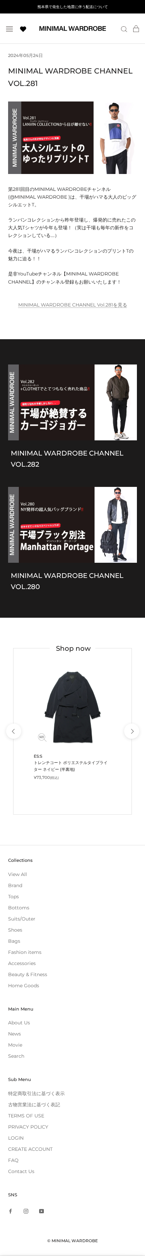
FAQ (13, 1160)
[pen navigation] (9, 28)
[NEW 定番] (72, 707)
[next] (131, 731)
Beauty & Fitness (27, 974)
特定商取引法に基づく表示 (36, 1093)
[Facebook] (10, 1211)
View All (17, 874)
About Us (19, 1023)
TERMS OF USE (26, 1116)
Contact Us (21, 1171)
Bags (14, 941)
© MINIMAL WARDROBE (72, 1240)
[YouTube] (41, 1211)
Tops (13, 897)
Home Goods (23, 986)
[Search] (124, 29)
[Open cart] (136, 28)
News (14, 1034)
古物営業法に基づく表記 (34, 1105)
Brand (15, 885)
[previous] (13, 731)
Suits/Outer (21, 919)
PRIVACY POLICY (28, 1127)
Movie (15, 1045)
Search (16, 1056)
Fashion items (24, 952)
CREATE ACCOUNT (30, 1149)
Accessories (22, 963)
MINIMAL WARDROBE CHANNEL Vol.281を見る (72, 305)
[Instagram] (26, 1211)
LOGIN (16, 1138)
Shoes (15, 930)
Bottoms (18, 908)
